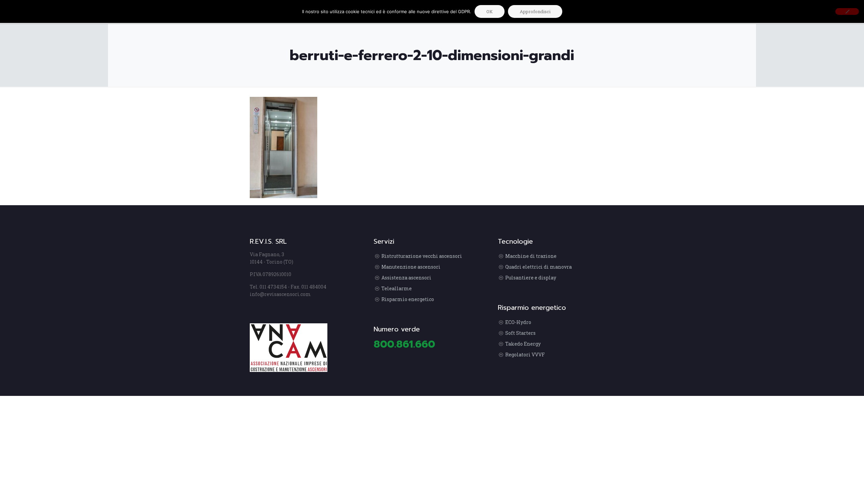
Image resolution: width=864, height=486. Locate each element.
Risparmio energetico (407, 299)
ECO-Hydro (518, 322)
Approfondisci (535, 11)
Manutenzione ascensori (410, 267)
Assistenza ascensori (406, 277)
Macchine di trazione (531, 256)
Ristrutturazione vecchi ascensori (421, 256)
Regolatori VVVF (525, 354)
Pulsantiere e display (530, 277)
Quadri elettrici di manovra (538, 267)
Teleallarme (396, 288)
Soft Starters (520, 333)
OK (489, 11)
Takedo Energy (523, 344)
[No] (847, 11)
